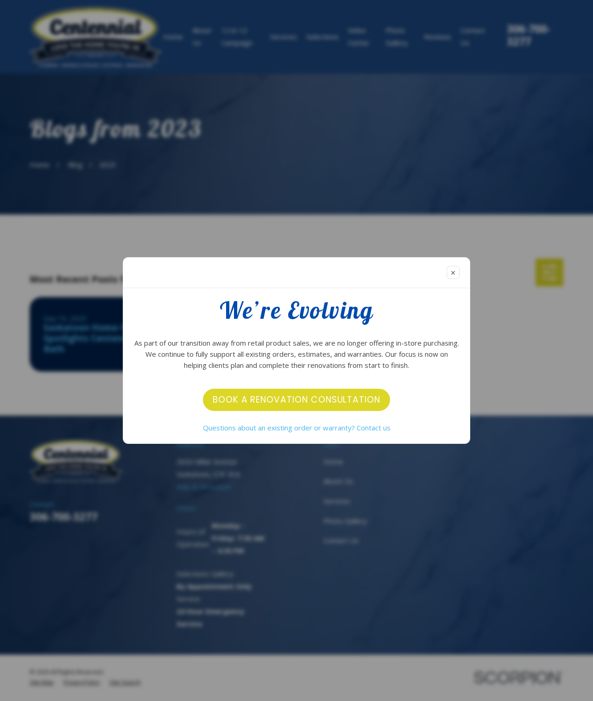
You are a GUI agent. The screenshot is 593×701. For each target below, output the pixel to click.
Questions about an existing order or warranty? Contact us (297, 427)
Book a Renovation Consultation (296, 399)
